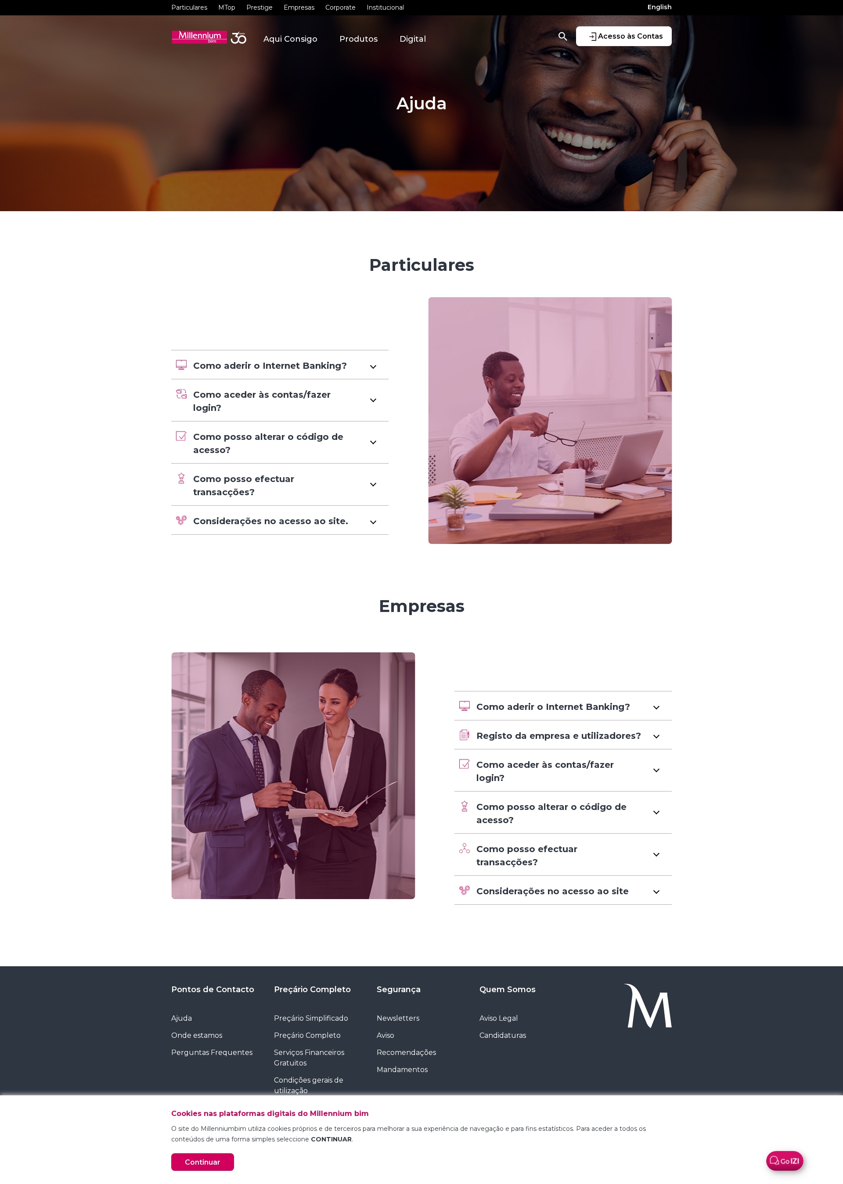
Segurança (399, 989)
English (660, 7)
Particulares (189, 7)
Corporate (340, 7)
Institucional (385, 7)
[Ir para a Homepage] (627, 1006)
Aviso (385, 1035)
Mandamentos (402, 1069)
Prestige (259, 7)
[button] (280, 364)
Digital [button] (413, 39)
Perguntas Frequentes (211, 1052)
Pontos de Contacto (212, 989)
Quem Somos (507, 989)
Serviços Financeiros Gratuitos (309, 1057)
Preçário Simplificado (311, 1018)
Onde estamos (196, 1035)
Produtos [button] (358, 39)
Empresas (299, 7)
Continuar (202, 1162)
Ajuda (181, 1018)
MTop (226, 7)
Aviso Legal (498, 1018)
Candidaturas (502, 1035)
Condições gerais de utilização (308, 1085)
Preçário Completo (312, 989)
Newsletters (398, 1018)
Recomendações (406, 1052)
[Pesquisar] (563, 36)
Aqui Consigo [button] (290, 39)
